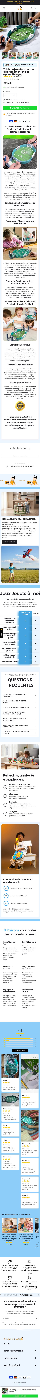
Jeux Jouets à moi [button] (13, 1350)
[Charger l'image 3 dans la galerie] (20, 55)
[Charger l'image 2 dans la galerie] (12, 55)
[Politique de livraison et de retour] (20, 411)
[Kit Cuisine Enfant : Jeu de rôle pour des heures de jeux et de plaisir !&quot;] (9, 1225)
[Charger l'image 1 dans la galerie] (5, 55)
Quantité (6, 91)
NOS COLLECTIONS (9, 542)
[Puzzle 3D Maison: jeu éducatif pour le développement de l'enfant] (25, 1225)
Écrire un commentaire (20, 456)
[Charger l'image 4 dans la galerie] (28, 55)
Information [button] (10, 1358)
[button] (4, 8)
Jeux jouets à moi (22, 1382)
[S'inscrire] (36, 1318)
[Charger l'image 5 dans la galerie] (36, 55)
